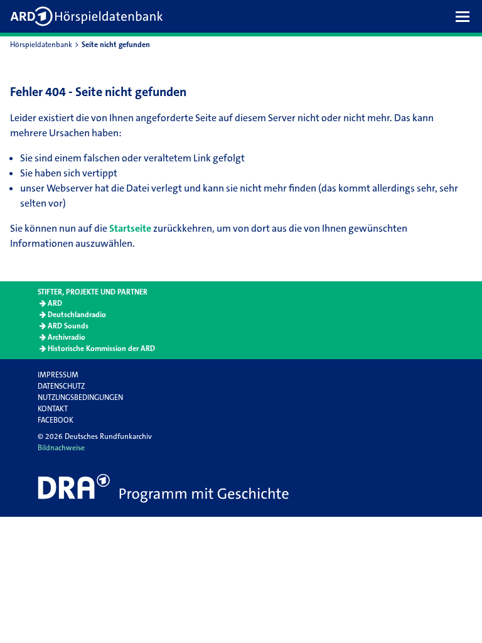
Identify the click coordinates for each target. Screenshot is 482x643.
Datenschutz (61, 386)
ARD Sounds (68, 326)
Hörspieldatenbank (41, 45)
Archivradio (66, 337)
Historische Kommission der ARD (101, 348)
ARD (55, 303)
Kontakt (53, 409)
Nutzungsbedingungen (80, 397)
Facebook (55, 420)
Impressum (58, 375)
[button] (465, 16)
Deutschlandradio (77, 315)
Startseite (130, 228)
